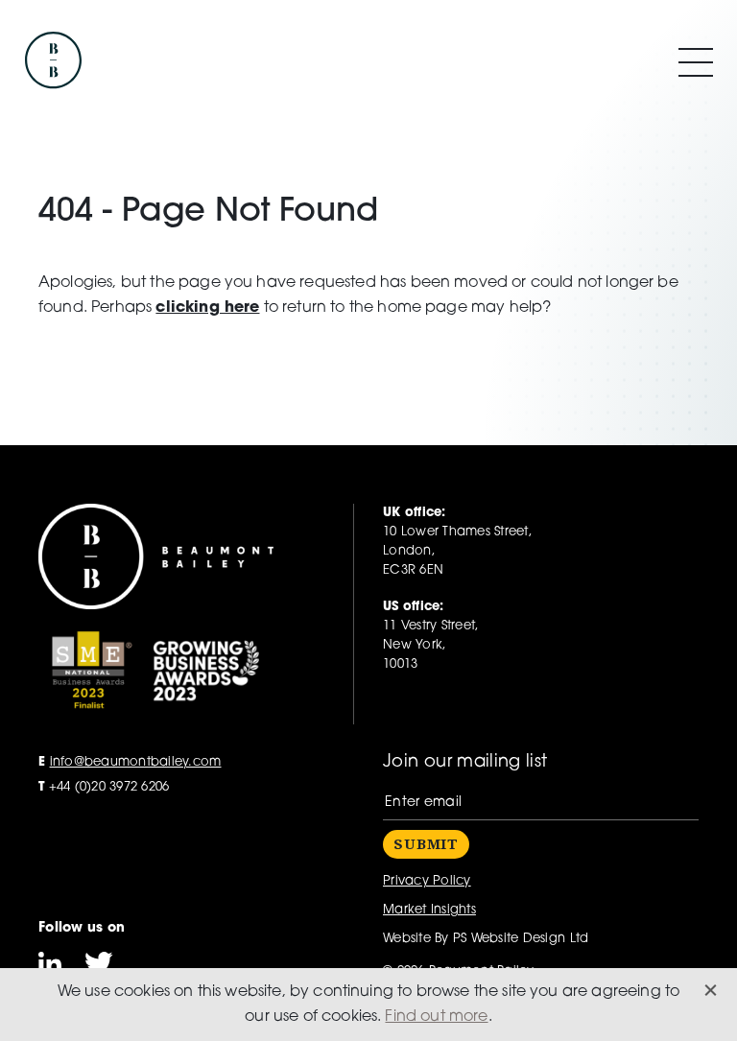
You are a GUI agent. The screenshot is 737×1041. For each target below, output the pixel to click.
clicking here (207, 308)
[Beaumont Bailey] (53, 62)
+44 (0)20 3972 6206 (103, 787)
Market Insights (429, 910)
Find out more (436, 1017)
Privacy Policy (427, 881)
